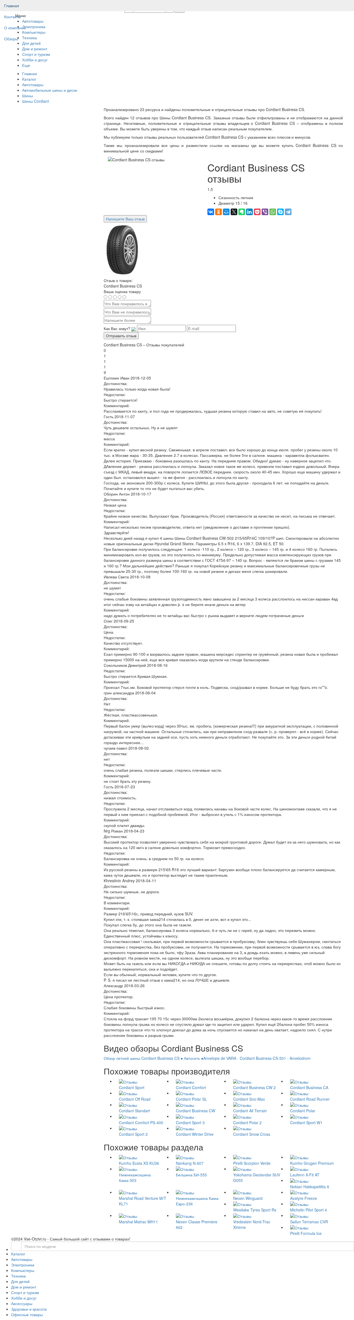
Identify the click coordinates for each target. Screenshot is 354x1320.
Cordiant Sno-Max (249, 1099)
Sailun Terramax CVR (309, 1221)
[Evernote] (241, 212)
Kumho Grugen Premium (312, 1163)
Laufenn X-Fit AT (304, 1174)
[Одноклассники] (218, 212)
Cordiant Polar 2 (247, 1122)
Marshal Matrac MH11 (138, 1221)
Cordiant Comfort (191, 1087)
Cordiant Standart (134, 1110)
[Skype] (280, 212)
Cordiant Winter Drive (195, 1134)
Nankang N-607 (190, 1163)
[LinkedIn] (249, 212)
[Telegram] (288, 212)
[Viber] (265, 212)
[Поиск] (16, 1246)
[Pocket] (257, 212)
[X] (234, 212)
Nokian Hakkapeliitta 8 (309, 1186)
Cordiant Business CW (195, 1110)
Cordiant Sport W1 (306, 1122)
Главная (11, 5)
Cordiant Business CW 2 (254, 1087)
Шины (27, 95)
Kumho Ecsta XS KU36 (139, 1163)
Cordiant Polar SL (191, 1099)
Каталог (29, 79)
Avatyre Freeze (303, 1198)
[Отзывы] (128, 1081)
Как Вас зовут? (117, 328)
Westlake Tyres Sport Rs (254, 1210)
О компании (15, 27)
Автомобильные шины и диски (49, 90)
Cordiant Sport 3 (190, 1122)
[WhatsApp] (272, 212)
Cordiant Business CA (309, 1087)
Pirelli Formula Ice (306, 1233)
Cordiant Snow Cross (251, 1134)
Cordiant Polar (302, 1110)
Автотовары (32, 84)
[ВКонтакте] (210, 212)
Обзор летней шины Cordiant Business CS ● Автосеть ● (153, 1058)
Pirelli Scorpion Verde (251, 1163)
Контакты (12, 16)
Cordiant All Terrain (250, 1110)
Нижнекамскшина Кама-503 (135, 1177)
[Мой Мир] (226, 212)
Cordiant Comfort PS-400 (141, 1122)
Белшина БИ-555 (191, 1174)
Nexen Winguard (247, 1198)
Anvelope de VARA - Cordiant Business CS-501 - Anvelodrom (257, 1058)
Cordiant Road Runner (310, 1099)
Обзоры (11, 38)
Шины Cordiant (35, 101)
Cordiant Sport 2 (133, 1134)
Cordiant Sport (131, 1087)
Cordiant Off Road (134, 1099)
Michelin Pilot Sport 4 (308, 1210)
